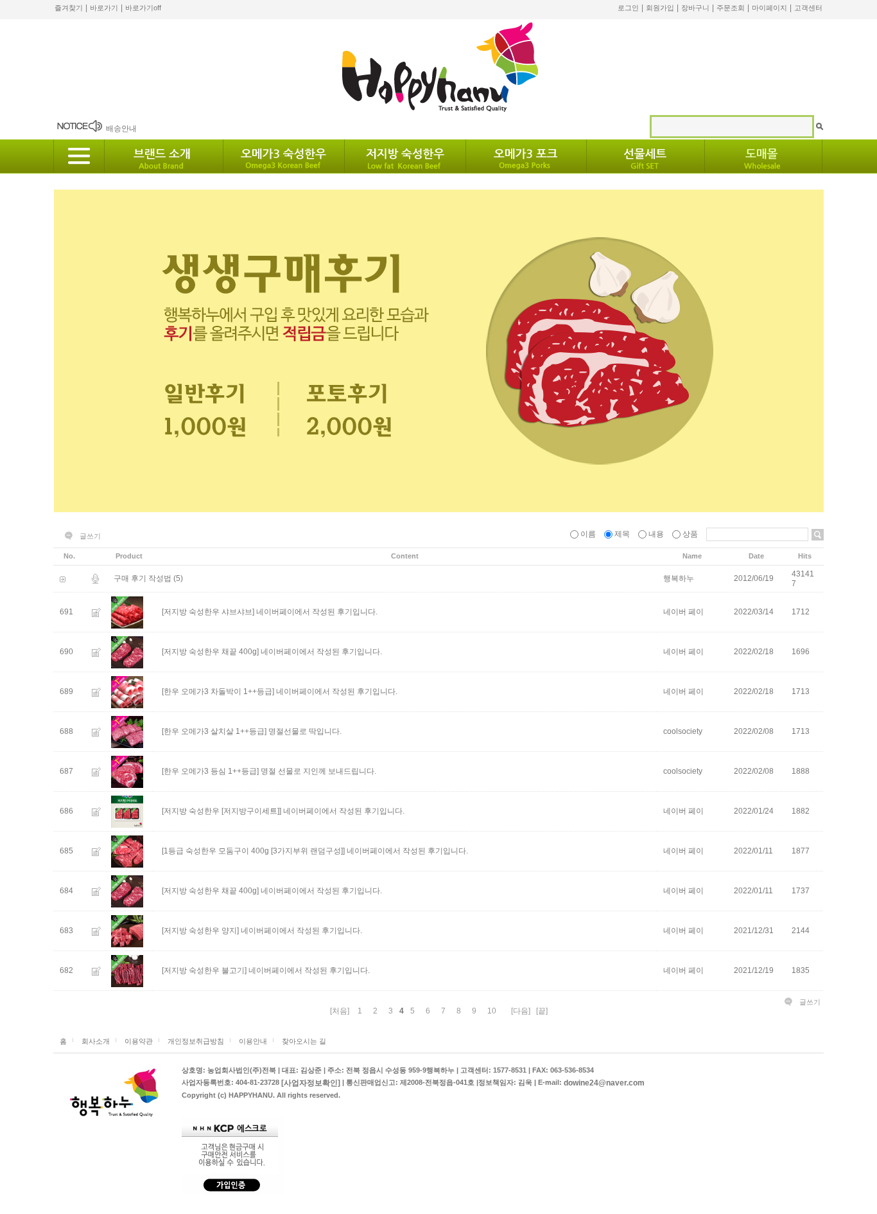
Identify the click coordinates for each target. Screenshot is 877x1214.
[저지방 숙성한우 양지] (200, 930)
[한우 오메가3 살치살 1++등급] (214, 731)
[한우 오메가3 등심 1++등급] (210, 771)
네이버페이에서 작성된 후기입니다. (317, 611)
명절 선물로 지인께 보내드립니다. (318, 771)
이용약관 (139, 1041)
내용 (656, 534)
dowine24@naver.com (604, 1082)
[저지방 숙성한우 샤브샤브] (208, 611)
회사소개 (96, 1041)
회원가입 (660, 8)
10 (491, 1010)
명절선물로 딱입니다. (305, 731)
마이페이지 (769, 8)
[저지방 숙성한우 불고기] (204, 970)
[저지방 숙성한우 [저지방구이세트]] (221, 811)
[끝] (542, 1010)
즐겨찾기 (69, 8)
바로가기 (104, 8)
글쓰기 (90, 536)
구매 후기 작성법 (142, 578)
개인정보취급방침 (196, 1041)
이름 (588, 534)
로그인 (628, 8)
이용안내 (253, 1041)
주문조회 (730, 8)
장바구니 (695, 8)
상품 (690, 534)
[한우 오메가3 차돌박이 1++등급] (218, 691)
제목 (622, 534)
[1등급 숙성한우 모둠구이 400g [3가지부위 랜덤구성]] (253, 850)
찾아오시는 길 (304, 1041)
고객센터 (808, 8)
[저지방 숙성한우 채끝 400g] (210, 651)
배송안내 (121, 128)
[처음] (339, 1010)
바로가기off (143, 8)
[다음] (520, 1010)
